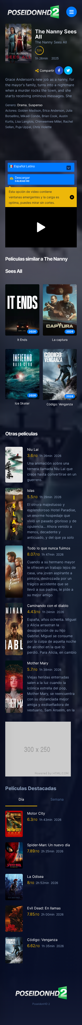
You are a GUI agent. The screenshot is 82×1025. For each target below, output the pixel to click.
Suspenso (35, 105)
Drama (22, 105)
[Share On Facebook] (59, 70)
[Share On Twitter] (68, 70)
